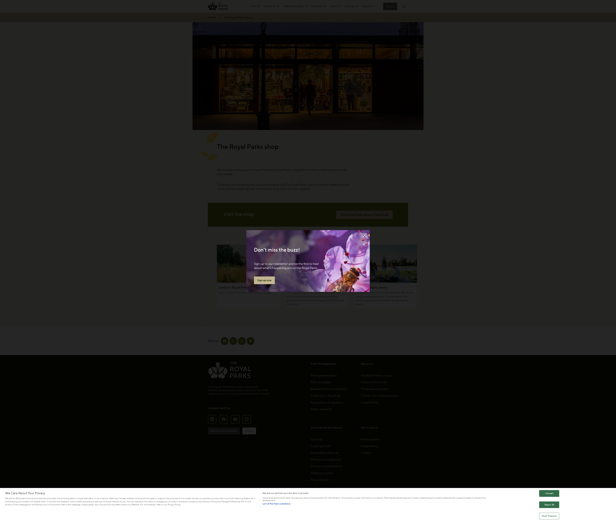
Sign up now (264, 280)
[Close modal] (365, 235)
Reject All (549, 505)
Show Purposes (549, 516)
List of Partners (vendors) (276, 504)
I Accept (549, 493)
